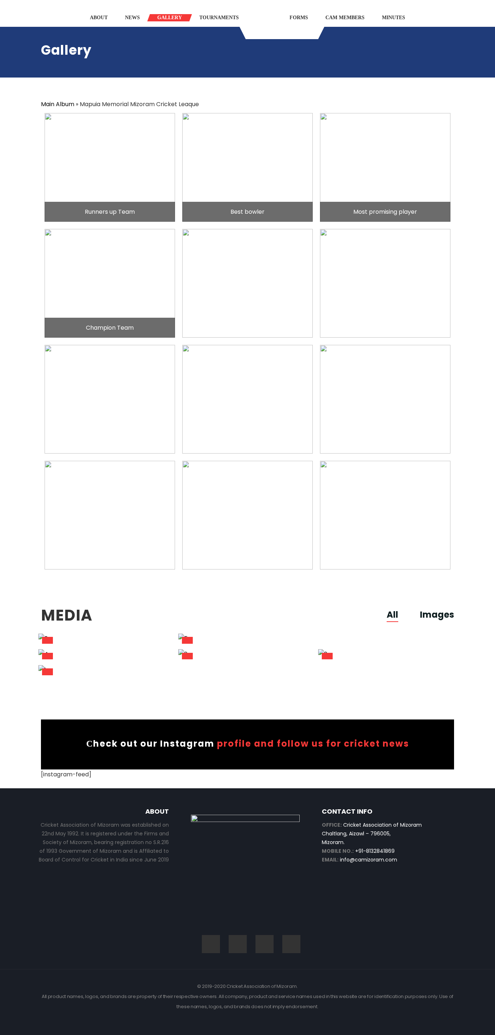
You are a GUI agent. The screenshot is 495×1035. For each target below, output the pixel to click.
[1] (105, 670)
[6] (105, 638)
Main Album (57, 104)
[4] (105, 654)
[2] (385, 654)
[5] (281, 638)
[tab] (398, 614)
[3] (245, 654)
